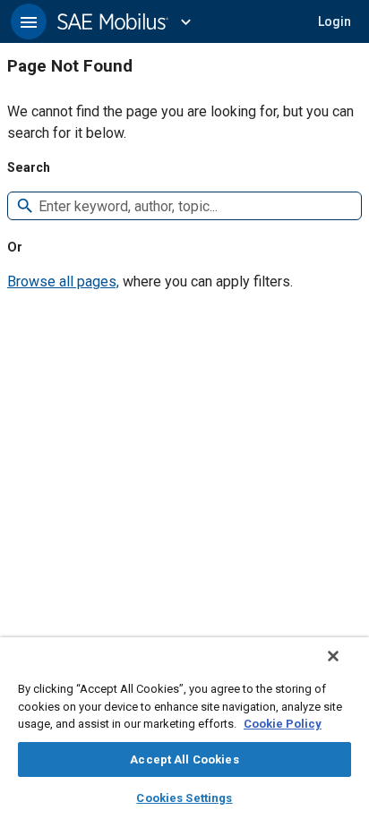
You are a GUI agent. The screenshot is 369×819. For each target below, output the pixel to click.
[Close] (333, 656)
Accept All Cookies (184, 759)
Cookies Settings (184, 798)
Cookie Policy (283, 723)
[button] (29, 21)
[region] (184, 728)
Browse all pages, (63, 281)
